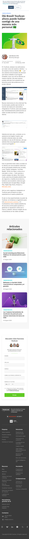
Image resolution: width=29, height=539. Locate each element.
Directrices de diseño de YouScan (7, 491)
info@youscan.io (9, 519)
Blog (3, 469)
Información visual (20, 436)
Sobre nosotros (6, 432)
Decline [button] (18, 7)
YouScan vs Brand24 (21, 489)
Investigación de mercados (20, 443)
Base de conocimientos (6, 484)
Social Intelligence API (20, 460)
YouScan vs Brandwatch (19, 482)
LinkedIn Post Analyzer (5, 507)
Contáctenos (5, 437)
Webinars (4, 471)
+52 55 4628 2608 (8, 516)
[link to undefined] (2, 527)
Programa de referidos (19, 473)
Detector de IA (6, 504)
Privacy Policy (6, 3)
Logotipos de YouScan (5, 494)
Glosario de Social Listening (6, 481)
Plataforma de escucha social (20, 433)
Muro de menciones (21, 457)
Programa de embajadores (19, 469)
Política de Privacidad (14, 390)
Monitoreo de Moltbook (19, 454)
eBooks (4, 474)
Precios (4, 439)
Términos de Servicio (12, 389)
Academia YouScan (7, 488)
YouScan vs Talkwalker (19, 486)
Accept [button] (11, 7)
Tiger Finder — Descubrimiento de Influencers (21, 450)
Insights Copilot (20, 446)
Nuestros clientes (6, 434)
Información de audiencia (20, 439)
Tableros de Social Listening (7, 477)
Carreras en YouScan (7, 442)
